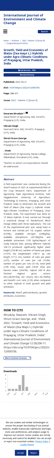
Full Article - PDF (28, 70)
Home (6, 40)
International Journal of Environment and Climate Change (25, 19)
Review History (27, 75)
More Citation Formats (16, 358)
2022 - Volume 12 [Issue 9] (33, 40)
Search (44, 31)
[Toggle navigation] (5, 31)
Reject (33, 452)
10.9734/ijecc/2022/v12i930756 (24, 87)
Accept (20, 452)
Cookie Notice (27, 444)
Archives (15, 40)
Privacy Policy (41, 441)
